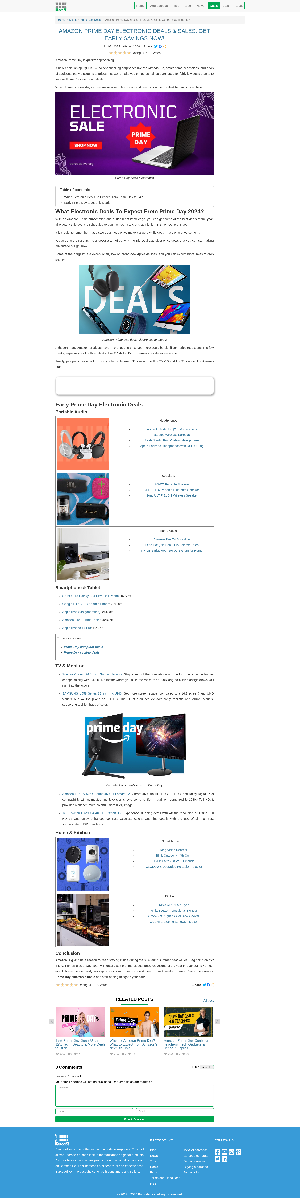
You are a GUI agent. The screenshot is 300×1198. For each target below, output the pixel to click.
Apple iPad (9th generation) (81, 612)
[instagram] (231, 1152)
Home (140, 5)
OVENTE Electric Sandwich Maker (174, 921)
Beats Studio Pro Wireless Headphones (171, 440)
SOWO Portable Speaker (171, 484)
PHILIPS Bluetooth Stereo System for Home (171, 550)
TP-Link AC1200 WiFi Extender (173, 861)
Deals (214, 5)
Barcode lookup (194, 1172)
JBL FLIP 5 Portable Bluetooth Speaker (172, 490)
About (239, 5)
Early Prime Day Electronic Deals (87, 202)
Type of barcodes (196, 1150)
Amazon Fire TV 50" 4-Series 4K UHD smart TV (96, 794)
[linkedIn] (224, 1159)
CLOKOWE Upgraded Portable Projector (174, 866)
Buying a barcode (196, 1167)
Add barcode (159, 5)
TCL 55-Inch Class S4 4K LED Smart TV (91, 813)
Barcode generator (197, 1155)
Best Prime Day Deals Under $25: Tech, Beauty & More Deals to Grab (80, 1044)
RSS (153, 1183)
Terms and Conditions (165, 1178)
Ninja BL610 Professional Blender (174, 910)
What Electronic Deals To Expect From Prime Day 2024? (103, 197)
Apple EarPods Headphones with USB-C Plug (172, 446)
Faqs (153, 1172)
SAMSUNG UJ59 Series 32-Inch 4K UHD (92, 693)
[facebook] (217, 1152)
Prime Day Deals (90, 19)
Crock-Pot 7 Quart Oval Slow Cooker (173, 916)
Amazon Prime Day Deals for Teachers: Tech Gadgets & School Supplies (186, 1044)
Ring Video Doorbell (174, 850)
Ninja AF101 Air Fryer (174, 905)
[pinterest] (238, 1152)
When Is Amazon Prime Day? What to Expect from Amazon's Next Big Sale (133, 1044)
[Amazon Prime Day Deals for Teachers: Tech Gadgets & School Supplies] (189, 1022)
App (226, 5)
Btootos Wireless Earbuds (172, 435)
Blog (188, 5)
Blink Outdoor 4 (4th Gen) (174, 855)
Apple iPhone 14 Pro (76, 628)
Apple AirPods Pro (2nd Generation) (172, 429)
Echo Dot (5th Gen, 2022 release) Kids (172, 545)
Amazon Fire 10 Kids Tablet (81, 620)
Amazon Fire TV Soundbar (171, 539)
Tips (176, 5)
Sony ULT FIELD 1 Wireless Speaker (172, 495)
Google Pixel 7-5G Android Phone (85, 604)
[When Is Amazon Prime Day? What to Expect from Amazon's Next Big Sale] (135, 1022)
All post (208, 1000)
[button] (51, 1021)
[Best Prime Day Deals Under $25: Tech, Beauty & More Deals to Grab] (80, 1022)
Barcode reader (194, 1161)
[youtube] (224, 1152)
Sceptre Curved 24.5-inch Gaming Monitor (92, 674)
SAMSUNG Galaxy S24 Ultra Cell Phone (90, 596)
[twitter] (217, 1159)
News (200, 5)
